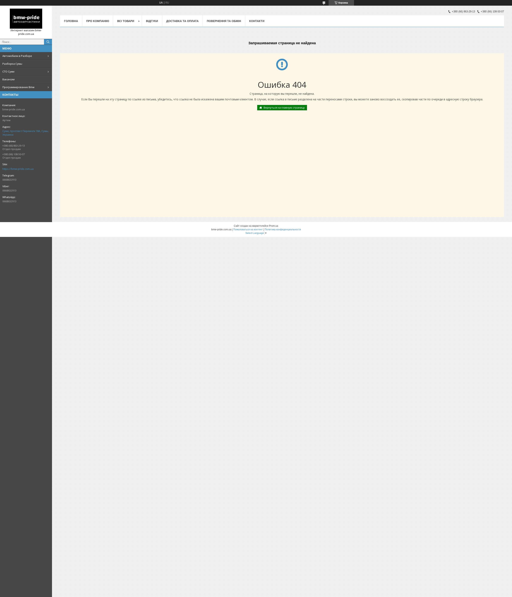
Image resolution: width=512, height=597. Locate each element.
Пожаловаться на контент (248, 229)
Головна (71, 21)
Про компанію (97, 21)
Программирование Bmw (18, 87)
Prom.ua (273, 226)
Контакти (256, 21)
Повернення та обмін (224, 21)
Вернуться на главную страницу (284, 107)
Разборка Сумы (12, 63)
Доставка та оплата (182, 21)
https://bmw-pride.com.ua (18, 169)
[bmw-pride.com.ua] (26, 19)
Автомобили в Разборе (17, 56)
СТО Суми (8, 71)
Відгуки (152, 21)
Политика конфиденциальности (283, 229)
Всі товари (125, 21)
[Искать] (48, 42)
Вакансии (8, 79)
